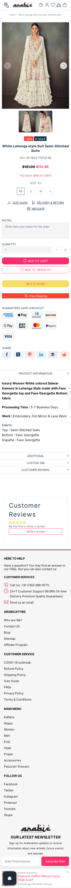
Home (12, 15)
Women (9, 729)
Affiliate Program (15, 645)
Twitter (9, 790)
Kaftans (9, 717)
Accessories (12, 760)
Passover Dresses (16, 766)
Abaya (8, 723)
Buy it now (36, 283)
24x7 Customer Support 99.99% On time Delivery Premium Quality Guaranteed (38, 593)
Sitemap (9, 639)
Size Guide (11, 681)
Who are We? (13, 620)
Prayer (8, 754)
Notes (6, 220)
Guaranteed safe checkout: (23, 308)
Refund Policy (13, 669)
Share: (7, 348)
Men (7, 736)
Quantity (9, 244)
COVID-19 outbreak (17, 662)
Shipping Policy (15, 675)
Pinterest (10, 803)
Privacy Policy (13, 693)
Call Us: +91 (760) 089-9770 (29, 585)
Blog (7, 632)
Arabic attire (22, 5)
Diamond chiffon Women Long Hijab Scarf (39, 878)
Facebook (11, 784)
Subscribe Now (55, 861)
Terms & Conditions (18, 699)
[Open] (9, 878)
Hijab (7, 748)
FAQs (7, 687)
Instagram (11, 796)
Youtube (10, 809)
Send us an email (22, 602)
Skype (8, 815)
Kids (7, 742)
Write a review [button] (35, 531)
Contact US (12, 626)
